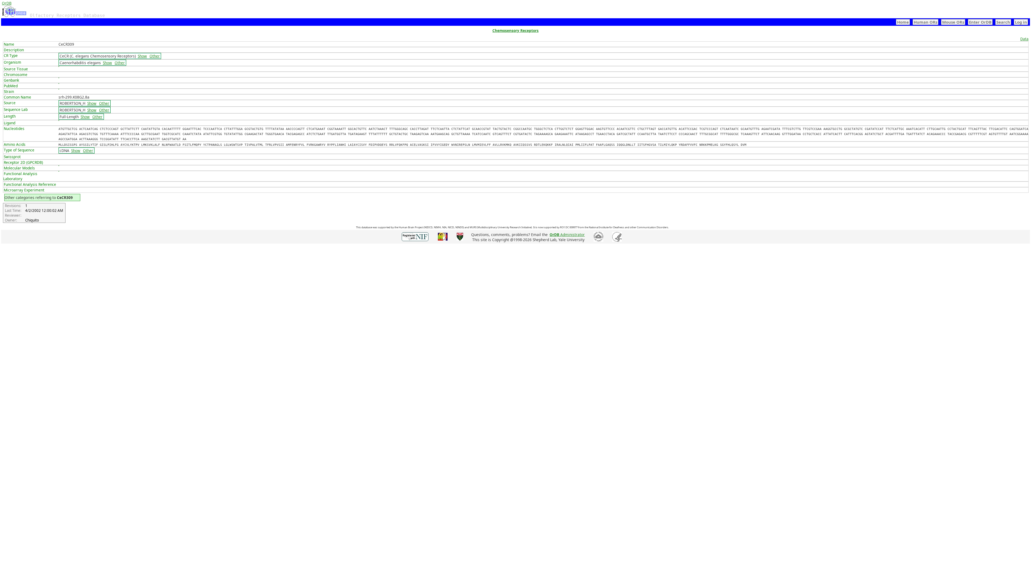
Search (1003, 22)
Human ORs (925, 22)
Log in (1021, 22)
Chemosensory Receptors (515, 30)
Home (903, 22)
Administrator (567, 234)
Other (155, 56)
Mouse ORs (953, 22)
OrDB (7, 3)
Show (142, 56)
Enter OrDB (980, 22)
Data (1024, 38)
